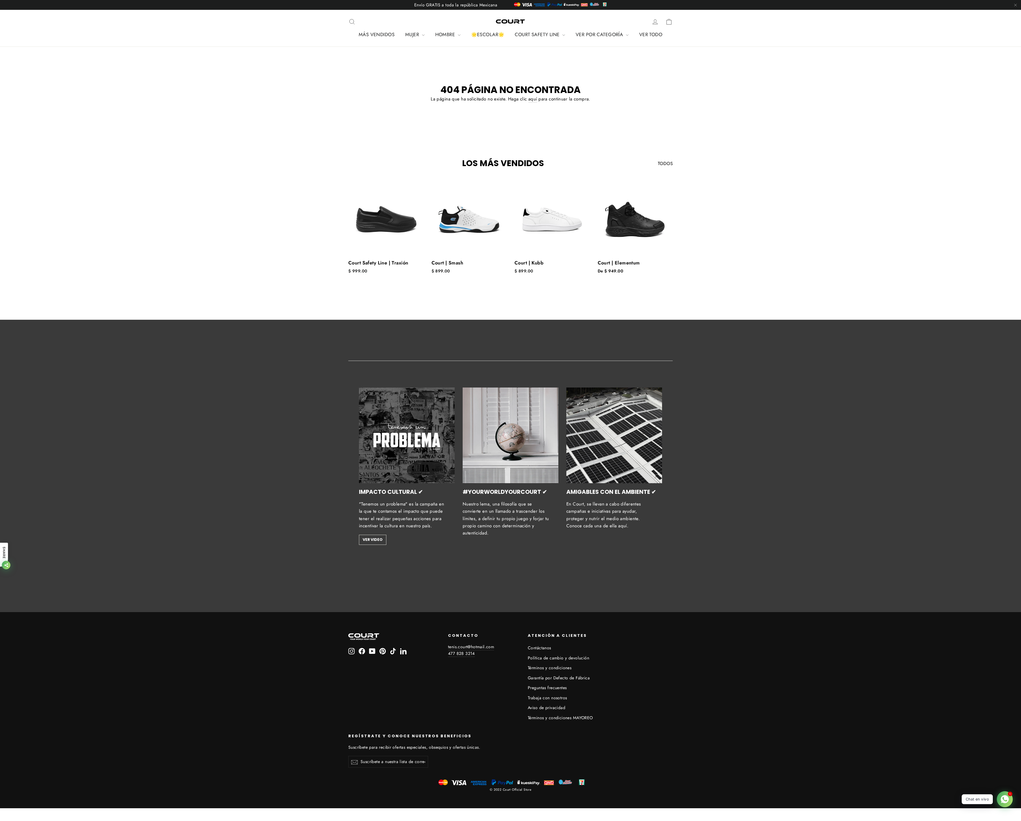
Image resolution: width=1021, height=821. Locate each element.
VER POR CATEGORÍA (600, 34)
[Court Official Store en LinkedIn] (403, 650)
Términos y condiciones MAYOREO (560, 718)
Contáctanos (539, 648)
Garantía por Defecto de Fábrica (559, 678)
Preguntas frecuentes (547, 688)
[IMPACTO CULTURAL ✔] (407, 435)
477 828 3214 (461, 653)
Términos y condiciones (549, 668)
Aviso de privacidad (546, 708)
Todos (665, 163)
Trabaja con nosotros (547, 698)
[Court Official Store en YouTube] (372, 650)
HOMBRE (446, 34)
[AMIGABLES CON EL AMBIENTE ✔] (614, 435)
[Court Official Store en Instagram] (351, 650)
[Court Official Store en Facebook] (362, 650)
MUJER (413, 34)
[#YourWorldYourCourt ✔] (510, 435)
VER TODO (650, 34)
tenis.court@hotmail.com (471, 647)
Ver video (373, 539)
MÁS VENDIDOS (377, 34)
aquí (532, 99)
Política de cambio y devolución (558, 658)
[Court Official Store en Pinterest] (382, 650)
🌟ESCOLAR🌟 (487, 34)
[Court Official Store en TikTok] (393, 650)
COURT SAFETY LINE (538, 34)
